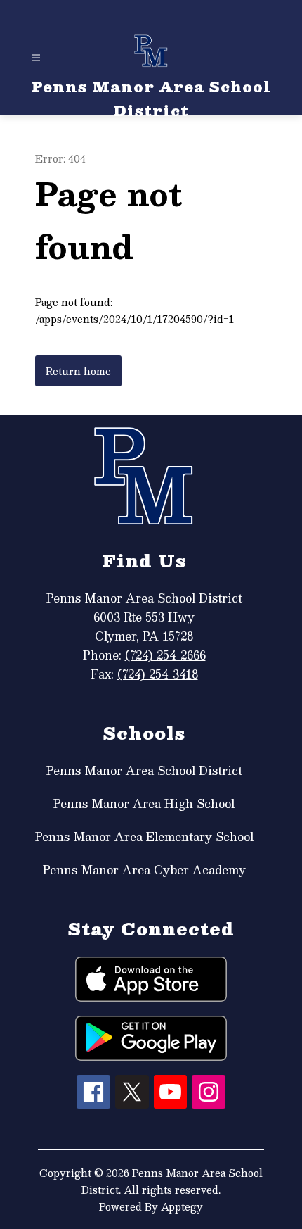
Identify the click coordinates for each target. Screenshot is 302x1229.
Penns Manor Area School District (144, 770)
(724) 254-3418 (157, 673)
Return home (78, 371)
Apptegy (182, 1206)
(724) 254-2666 (165, 654)
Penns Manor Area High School (144, 803)
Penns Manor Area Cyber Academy (144, 869)
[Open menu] (36, 58)
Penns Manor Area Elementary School (144, 836)
